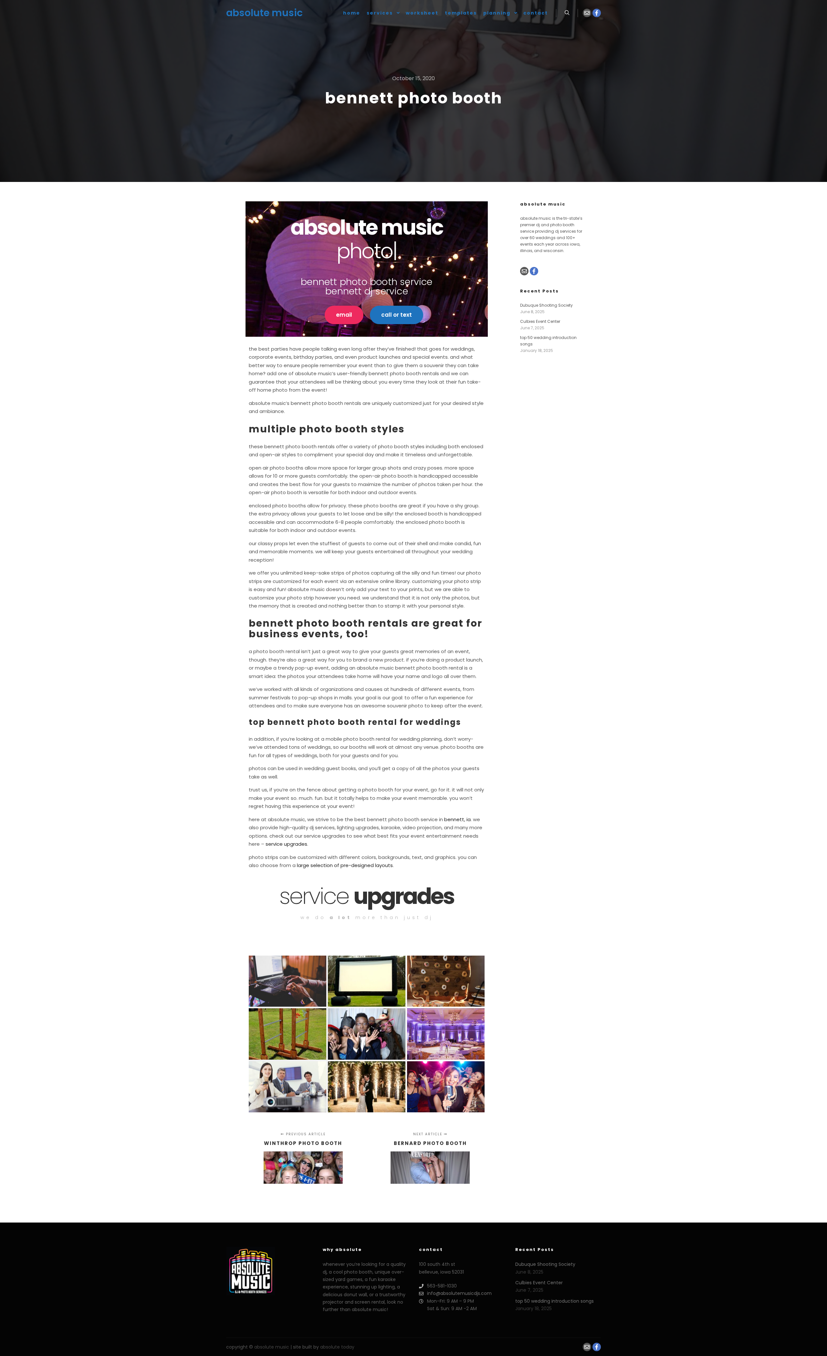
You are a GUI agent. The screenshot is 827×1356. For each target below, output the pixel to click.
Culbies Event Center (540, 321)
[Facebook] (596, 13)
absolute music (258, 13)
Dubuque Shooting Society (546, 305)
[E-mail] (587, 13)
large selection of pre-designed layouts (345, 865)
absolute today (337, 1347)
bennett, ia (457, 819)
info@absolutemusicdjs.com (459, 1293)
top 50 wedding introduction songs (554, 1301)
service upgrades (286, 844)
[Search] (567, 13)
